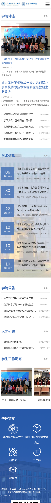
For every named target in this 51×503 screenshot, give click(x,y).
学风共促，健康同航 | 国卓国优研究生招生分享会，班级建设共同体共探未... (21, 120)
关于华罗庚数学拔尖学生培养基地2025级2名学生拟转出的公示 (21, 298)
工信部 (37, 460)
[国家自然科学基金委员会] (37, 428)
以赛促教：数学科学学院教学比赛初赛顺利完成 (21, 133)
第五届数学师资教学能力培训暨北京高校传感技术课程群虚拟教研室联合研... (24, 87)
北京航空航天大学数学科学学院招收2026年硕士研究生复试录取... (21, 317)
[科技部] (13, 452)
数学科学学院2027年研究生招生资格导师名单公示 (22, 304)
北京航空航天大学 (13, 437)
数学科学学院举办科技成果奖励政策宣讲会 (21, 139)
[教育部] (13, 469)
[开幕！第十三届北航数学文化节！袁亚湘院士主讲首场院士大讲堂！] (25, 55)
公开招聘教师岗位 (13, 342)
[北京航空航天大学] (13, 429)
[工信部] (37, 452)
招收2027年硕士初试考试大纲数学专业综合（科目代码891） (21, 311)
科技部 (13, 460)
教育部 (13, 478)
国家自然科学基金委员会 (36, 440)
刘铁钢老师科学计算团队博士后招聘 (22, 348)
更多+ (46, 16)
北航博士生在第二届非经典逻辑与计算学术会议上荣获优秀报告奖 (21, 127)
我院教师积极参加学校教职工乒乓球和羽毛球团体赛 (21, 114)
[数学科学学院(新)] (25, 4)
